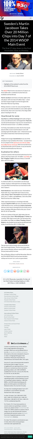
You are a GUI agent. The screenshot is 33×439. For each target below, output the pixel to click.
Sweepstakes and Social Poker (12, 323)
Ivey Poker (27, 156)
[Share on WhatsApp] (21, 271)
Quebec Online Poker (10, 310)
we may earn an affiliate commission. (18, 352)
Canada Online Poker (10, 304)
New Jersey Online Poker (10, 298)
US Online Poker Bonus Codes (12, 301)
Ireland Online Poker (9, 320)
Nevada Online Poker (9, 300)
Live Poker (7, 325)
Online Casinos (8, 331)
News (5, 336)
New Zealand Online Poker (11, 318)
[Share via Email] (27, 271)
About (6, 334)
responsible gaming (8, 429)
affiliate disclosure (17, 429)
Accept (30, 436)
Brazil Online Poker (9, 317)
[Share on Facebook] (11, 271)
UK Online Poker (8, 315)
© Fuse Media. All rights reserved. (16, 263)
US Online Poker (8, 292)
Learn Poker (7, 329)
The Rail (6, 327)
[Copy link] (24, 271)
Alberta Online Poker (9, 308)
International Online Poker (11, 313)
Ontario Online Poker (10, 306)
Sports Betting (8, 333)
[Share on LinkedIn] (18, 271)
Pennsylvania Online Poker (11, 296)
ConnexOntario (23, 407)
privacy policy (17, 427)
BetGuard (24, 413)
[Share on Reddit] (15, 271)
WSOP (5, 90)
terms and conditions (8, 427)
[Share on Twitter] (5, 271)
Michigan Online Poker (10, 294)
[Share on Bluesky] (8, 271)
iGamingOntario (8, 417)
